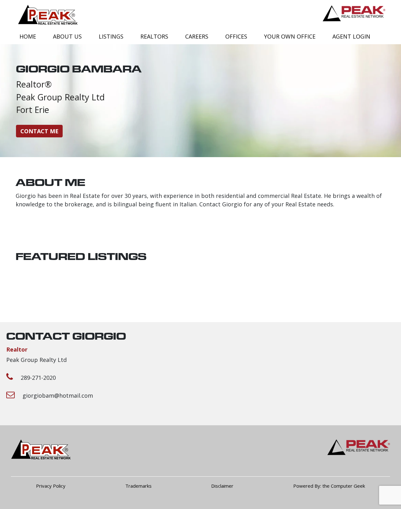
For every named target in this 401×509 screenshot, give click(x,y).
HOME (27, 36)
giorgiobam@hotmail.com (58, 395)
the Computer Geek (343, 486)
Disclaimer (222, 486)
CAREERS (196, 36)
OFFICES (236, 36)
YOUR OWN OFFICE (289, 36)
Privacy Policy (50, 486)
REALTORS (154, 36)
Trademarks (138, 486)
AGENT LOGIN (351, 36)
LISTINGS (111, 36)
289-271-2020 (38, 377)
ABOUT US (67, 36)
